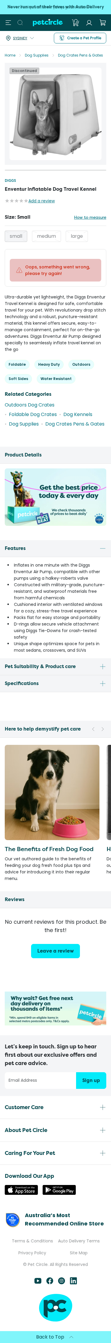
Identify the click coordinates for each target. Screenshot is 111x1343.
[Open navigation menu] (8, 22)
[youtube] (37, 1282)
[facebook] (49, 1282)
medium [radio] (46, 236)
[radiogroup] (55, 236)
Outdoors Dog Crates (29, 404)
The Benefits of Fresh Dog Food (49, 849)
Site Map (79, 1253)
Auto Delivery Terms (79, 1241)
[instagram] (61, 1282)
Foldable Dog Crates (33, 414)
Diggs (10, 180)
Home (10, 55)
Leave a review (55, 951)
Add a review (41, 201)
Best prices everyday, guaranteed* (55, 7)
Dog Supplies (37, 55)
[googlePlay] (59, 1193)
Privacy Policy (32, 1253)
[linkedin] (73, 1282)
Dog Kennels (77, 414)
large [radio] (77, 236)
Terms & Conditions (32, 1241)
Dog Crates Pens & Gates (80, 55)
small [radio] (16, 236)
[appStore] (21, 1193)
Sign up (91, 1080)
